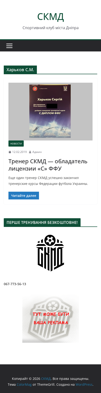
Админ (37, 152)
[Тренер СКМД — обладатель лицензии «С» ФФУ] (50, 111)
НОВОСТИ (16, 143)
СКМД (50, 16)
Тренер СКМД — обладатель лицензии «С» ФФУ (47, 164)
